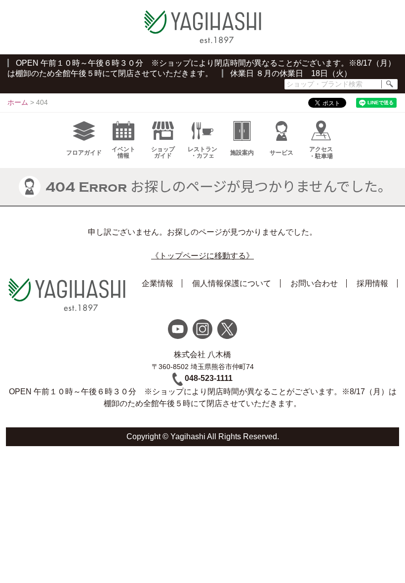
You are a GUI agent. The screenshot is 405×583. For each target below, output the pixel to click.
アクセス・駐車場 (321, 152)
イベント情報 (123, 152)
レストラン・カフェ (202, 152)
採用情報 (372, 283)
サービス (281, 152)
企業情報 (157, 283)
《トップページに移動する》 (202, 255)
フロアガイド (84, 152)
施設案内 (242, 152)
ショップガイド (163, 152)
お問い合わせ (314, 283)
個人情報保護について (231, 283)
